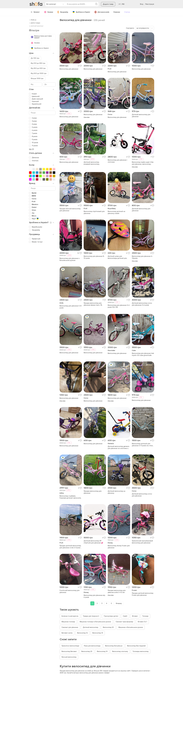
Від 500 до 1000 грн (38, 73)
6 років (34, 130)
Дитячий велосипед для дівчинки (141, 116)
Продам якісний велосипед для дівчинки (70, 210)
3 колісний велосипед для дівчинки (69, 591)
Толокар (145, 616)
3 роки (34, 121)
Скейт (125, 616)
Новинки (116, 12)
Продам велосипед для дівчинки (92, 492)
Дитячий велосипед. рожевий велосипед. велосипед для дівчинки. (93, 163)
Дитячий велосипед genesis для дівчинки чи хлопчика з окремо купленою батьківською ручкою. (118, 447)
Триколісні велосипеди (70, 646)
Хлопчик (35, 161)
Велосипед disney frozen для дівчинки (119, 547)
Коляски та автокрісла (70, 616)
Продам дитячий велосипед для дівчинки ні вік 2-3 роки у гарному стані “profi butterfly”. (71, 547)
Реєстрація (149, 4)
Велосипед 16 (82, 633)
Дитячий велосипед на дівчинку (116, 492)
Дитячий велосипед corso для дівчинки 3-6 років (142, 304)
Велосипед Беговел (69, 651)
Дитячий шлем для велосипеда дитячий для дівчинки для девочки (117, 257)
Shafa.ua (33, 20)
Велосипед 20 (108, 627)
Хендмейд (64, 12)
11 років (35, 146)
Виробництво (37, 227)
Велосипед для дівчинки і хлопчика (117, 161)
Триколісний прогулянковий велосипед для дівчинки (142, 542)
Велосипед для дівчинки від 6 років (94, 596)
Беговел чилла (67, 633)
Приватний (36, 239)
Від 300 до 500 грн (38, 68)
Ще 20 (31, 149)
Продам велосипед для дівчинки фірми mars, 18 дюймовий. (93, 304)
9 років (34, 140)
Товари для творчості (91, 616)
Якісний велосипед (69, 657)
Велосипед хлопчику (120, 651)
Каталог (37, 12)
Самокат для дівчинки (70, 627)
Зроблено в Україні (83, 12)
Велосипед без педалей (136, 646)
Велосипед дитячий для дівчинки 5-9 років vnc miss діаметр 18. (142, 445)
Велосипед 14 (97, 633)
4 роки (34, 124)
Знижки (50, 12)
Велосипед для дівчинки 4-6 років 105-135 (119, 306)
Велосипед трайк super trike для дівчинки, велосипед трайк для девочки (142, 163)
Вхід (141, 4)
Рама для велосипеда (92, 646)
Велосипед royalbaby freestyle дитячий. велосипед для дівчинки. (71, 497)
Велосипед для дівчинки (69, 69)
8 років (34, 136)
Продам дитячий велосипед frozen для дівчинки (142, 594)
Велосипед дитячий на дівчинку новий (116, 212)
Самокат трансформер (124, 622)
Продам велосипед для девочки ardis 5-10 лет (116, 591)
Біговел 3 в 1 (142, 622)
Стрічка (127, 12)
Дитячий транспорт (37, 26)
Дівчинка (35, 158)
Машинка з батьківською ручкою (130, 627)
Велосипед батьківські (113, 646)
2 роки (34, 118)
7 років (34, 133)
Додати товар (108, 4)
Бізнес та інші (37, 242)
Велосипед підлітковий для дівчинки (94, 212)
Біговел (135, 616)
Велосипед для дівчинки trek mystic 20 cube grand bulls (143, 354)
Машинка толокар (68, 622)
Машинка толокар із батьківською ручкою (95, 622)
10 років (35, 143)
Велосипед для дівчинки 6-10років (142, 257)
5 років (34, 127)
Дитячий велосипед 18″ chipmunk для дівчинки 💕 (93, 542)
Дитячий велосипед (90, 627)
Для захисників (103, 12)
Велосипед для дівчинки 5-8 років (70, 307)
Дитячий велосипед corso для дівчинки (142, 495)
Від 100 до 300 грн (38, 63)
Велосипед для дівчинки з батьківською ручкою (69, 259)
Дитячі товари (35, 23)
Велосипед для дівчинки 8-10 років (94, 257)
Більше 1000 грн (37, 79)
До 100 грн (35, 58)
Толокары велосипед (140, 651)
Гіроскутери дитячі (111, 616)
